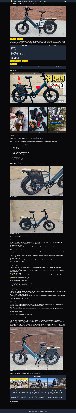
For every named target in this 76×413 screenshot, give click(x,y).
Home (14, 1)
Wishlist (20, 38)
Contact (41, 410)
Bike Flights (56, 132)
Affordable (19, 61)
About (34, 410)
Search (25, 1)
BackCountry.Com (38, 132)
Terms (38, 410)
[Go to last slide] (10, 388)
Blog (36, 1)
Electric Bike (25, 61)
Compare (31, 1)
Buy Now (14, 63)
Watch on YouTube (33, 103)
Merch (44, 1)
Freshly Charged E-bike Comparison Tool (21, 372)
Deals (40, 1)
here (13, 143)
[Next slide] (65, 120)
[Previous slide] (10, 120)
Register (15, 403)
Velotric (13, 61)
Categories (20, 1)
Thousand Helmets (19, 132)
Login (11, 403)
